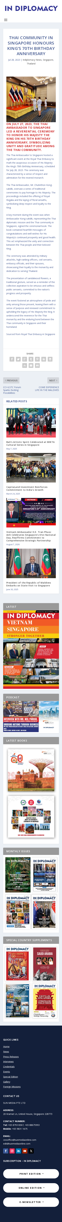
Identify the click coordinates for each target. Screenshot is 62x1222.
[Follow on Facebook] (5, 1150)
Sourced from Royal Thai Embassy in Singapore (30, 334)
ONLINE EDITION (30, 1187)
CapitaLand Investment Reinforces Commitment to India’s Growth (27, 488)
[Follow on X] (31, 1150)
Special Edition (10, 1076)
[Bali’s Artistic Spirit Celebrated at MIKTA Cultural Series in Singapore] (31, 422)
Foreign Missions (12, 1086)
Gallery (6, 1081)
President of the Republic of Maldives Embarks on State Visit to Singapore (28, 584)
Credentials (9, 1066)
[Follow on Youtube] (24, 1150)
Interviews (8, 1061)
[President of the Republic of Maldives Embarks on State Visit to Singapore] (31, 563)
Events (6, 1071)
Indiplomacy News (32, 59)
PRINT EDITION (30, 1173)
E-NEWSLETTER (30, 1202)
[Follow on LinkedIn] (18, 1150)
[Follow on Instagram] (12, 1150)
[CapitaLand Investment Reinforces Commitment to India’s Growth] (31, 467)
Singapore (48, 59)
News (6, 1051)
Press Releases (11, 1056)
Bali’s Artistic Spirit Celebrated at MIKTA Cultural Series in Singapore (30, 443)
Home (6, 1046)
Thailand (31, 63)
